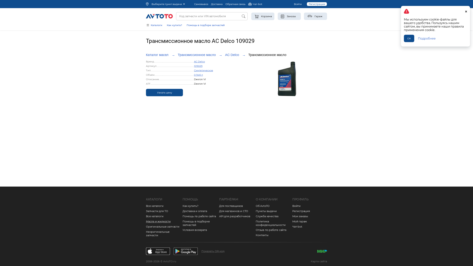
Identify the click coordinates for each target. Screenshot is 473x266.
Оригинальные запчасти (162, 226)
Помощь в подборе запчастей (206, 25)
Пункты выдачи (266, 211)
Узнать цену (164, 92)
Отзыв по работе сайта (271, 230)
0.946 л (198, 74)
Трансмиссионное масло (197, 55)
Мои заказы (300, 216)
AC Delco (232, 55)
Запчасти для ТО (157, 211)
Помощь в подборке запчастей (196, 223)
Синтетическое (203, 70)
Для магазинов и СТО (233, 211)
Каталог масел (157, 55)
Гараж (318, 16)
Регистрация (317, 4)
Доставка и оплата (195, 211)
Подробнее (427, 38)
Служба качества (267, 216)
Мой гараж (299, 221)
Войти (298, 4)
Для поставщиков (231, 206)
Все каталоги (155, 206)
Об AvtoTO (263, 206)
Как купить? (174, 25)
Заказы (291, 16)
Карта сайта (319, 261)
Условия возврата (195, 230)
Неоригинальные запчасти (158, 233)
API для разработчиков (234, 216)
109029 (198, 65)
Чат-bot (297, 226)
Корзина (266, 16)
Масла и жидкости (158, 221)
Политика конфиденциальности (270, 223)
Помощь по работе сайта (199, 216)
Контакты (262, 235)
